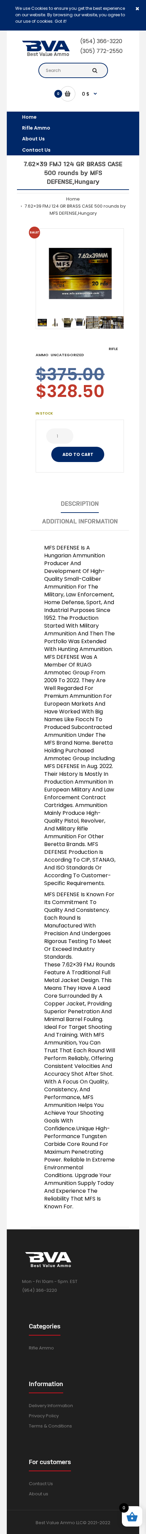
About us (38, 1494)
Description (80, 503)
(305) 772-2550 (101, 51)
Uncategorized (67, 355)
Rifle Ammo (41, 1348)
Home (73, 199)
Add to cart (77, 454)
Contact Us (41, 1483)
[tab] (80, 504)
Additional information (80, 521)
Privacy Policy (44, 1416)
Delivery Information (51, 1405)
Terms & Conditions (50, 1426)
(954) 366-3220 (101, 41)
